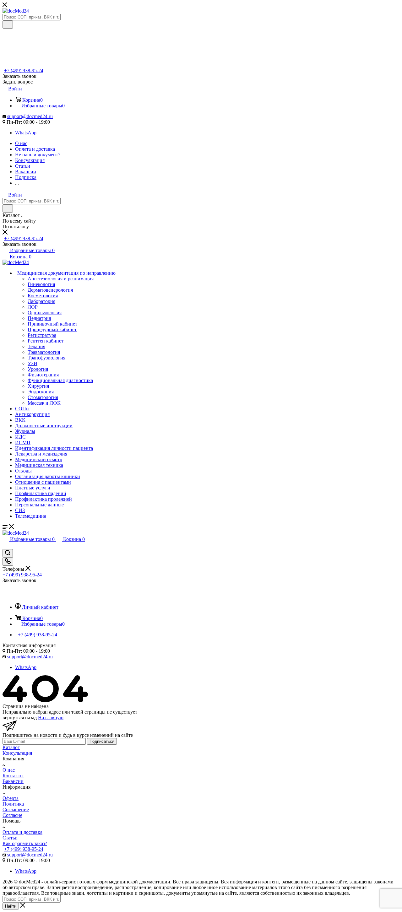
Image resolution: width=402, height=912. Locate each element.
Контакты (13, 775)
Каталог (11, 747)
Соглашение (16, 809)
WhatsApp (25, 132)
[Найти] (8, 24)
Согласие (12, 815)
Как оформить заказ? (25, 843)
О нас (9, 770)
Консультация (17, 753)
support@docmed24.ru (30, 116)
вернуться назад (20, 717)
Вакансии (13, 781)
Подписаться (102, 741)
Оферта (11, 798)
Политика (13, 804)
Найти (10, 906)
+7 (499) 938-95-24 (23, 70)
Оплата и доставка (22, 832)
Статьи (10, 837)
